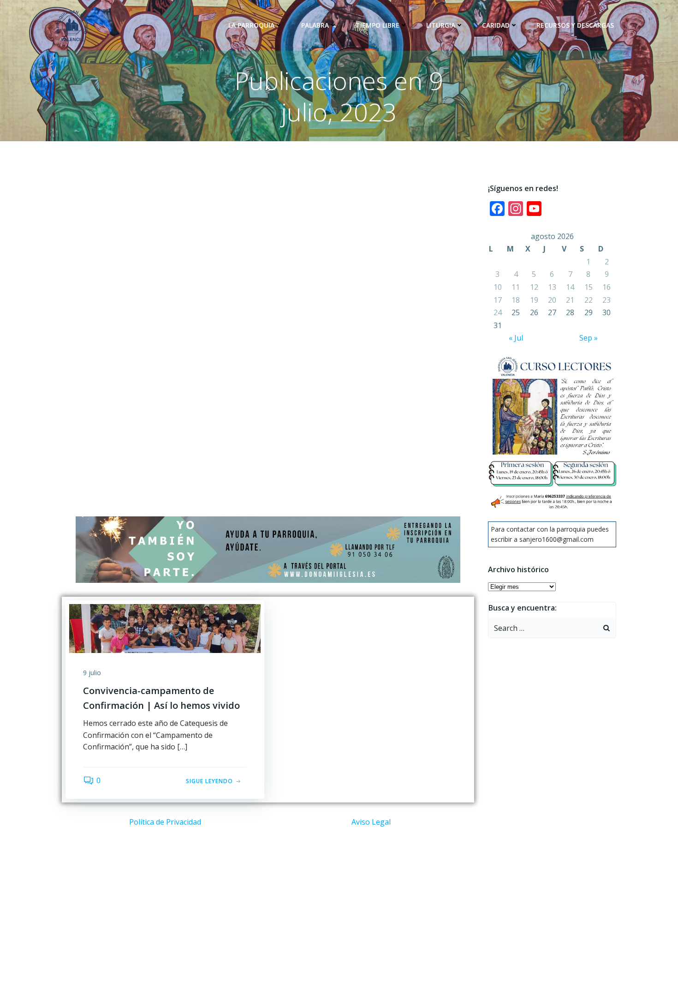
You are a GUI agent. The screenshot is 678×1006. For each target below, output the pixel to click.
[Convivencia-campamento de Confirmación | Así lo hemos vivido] (165, 628)
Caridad (496, 25)
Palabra (315, 25)
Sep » (588, 338)
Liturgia (440, 25)
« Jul (516, 338)
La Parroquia (251, 25)
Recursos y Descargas (575, 25)
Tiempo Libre (377, 25)
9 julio (92, 672)
